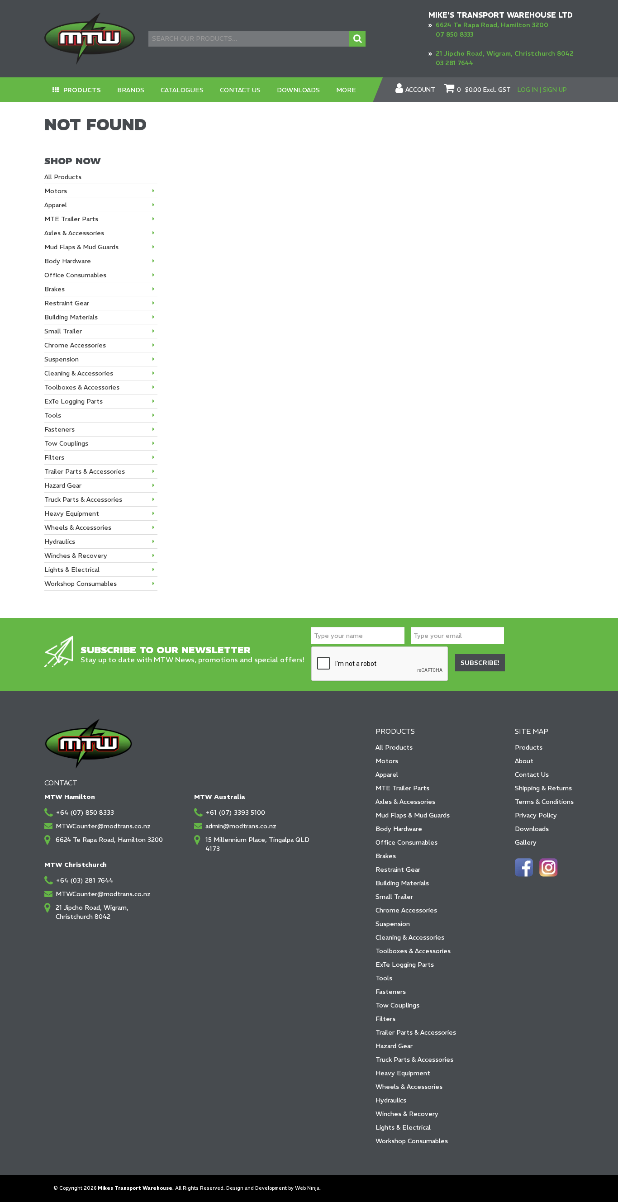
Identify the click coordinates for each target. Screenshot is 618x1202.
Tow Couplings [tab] (66, 443)
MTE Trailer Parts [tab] (71, 219)
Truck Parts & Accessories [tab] (83, 499)
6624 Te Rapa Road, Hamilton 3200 (492, 25)
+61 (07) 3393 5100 (235, 812)
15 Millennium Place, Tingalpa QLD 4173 (257, 844)
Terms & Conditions (544, 802)
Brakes (386, 856)
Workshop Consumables (412, 1141)
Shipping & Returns (543, 788)
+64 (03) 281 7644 (84, 880)
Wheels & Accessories (409, 1087)
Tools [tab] (52, 415)
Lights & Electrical (403, 1127)
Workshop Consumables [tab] (80, 584)
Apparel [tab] (55, 205)
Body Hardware (399, 829)
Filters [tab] (54, 457)
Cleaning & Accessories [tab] (78, 373)
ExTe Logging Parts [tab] (73, 401)
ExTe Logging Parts (405, 964)
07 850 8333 (454, 34)
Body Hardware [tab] (67, 261)
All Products (394, 747)
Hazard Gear (394, 1046)
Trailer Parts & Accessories (416, 1032)
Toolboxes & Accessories (413, 951)
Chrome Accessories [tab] (75, 345)
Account (420, 90)
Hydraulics (391, 1100)
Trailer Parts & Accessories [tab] (84, 471)
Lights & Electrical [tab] (72, 569)
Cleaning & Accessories (410, 937)
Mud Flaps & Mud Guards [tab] (81, 247)
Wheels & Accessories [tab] (77, 527)
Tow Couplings (397, 1005)
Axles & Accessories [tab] (74, 233)
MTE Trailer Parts (402, 788)
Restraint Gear (398, 869)
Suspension (393, 924)
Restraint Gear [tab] (66, 303)
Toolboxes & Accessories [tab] (81, 387)
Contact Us (240, 90)
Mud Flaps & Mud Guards (413, 815)
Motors (387, 761)
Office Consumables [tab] (75, 275)
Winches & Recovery (407, 1114)
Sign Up (555, 90)
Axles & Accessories (405, 802)
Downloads (298, 90)
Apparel (387, 774)
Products (82, 90)
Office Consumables (406, 842)
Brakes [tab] (54, 289)
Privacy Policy (536, 815)
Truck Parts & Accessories (414, 1059)
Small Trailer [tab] (63, 331)
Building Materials (402, 883)
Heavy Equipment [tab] (71, 513)
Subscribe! (480, 663)
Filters (385, 1019)
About (524, 761)
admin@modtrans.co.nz (240, 826)
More (346, 90)
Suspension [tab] (61, 359)
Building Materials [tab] (71, 317)
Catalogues (182, 90)
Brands (130, 90)
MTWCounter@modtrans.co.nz (103, 826)
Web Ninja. (308, 1188)
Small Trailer (394, 897)
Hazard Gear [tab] (62, 485)
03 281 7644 (454, 63)
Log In (528, 90)
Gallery (526, 842)
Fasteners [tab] (59, 429)
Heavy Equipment (403, 1073)
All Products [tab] (62, 177)
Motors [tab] (55, 191)
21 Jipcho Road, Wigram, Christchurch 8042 (505, 53)
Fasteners (391, 992)
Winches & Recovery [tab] (75, 555)
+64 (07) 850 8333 (85, 812)
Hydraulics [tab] (59, 541)
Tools (384, 978)
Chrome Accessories (406, 910)
